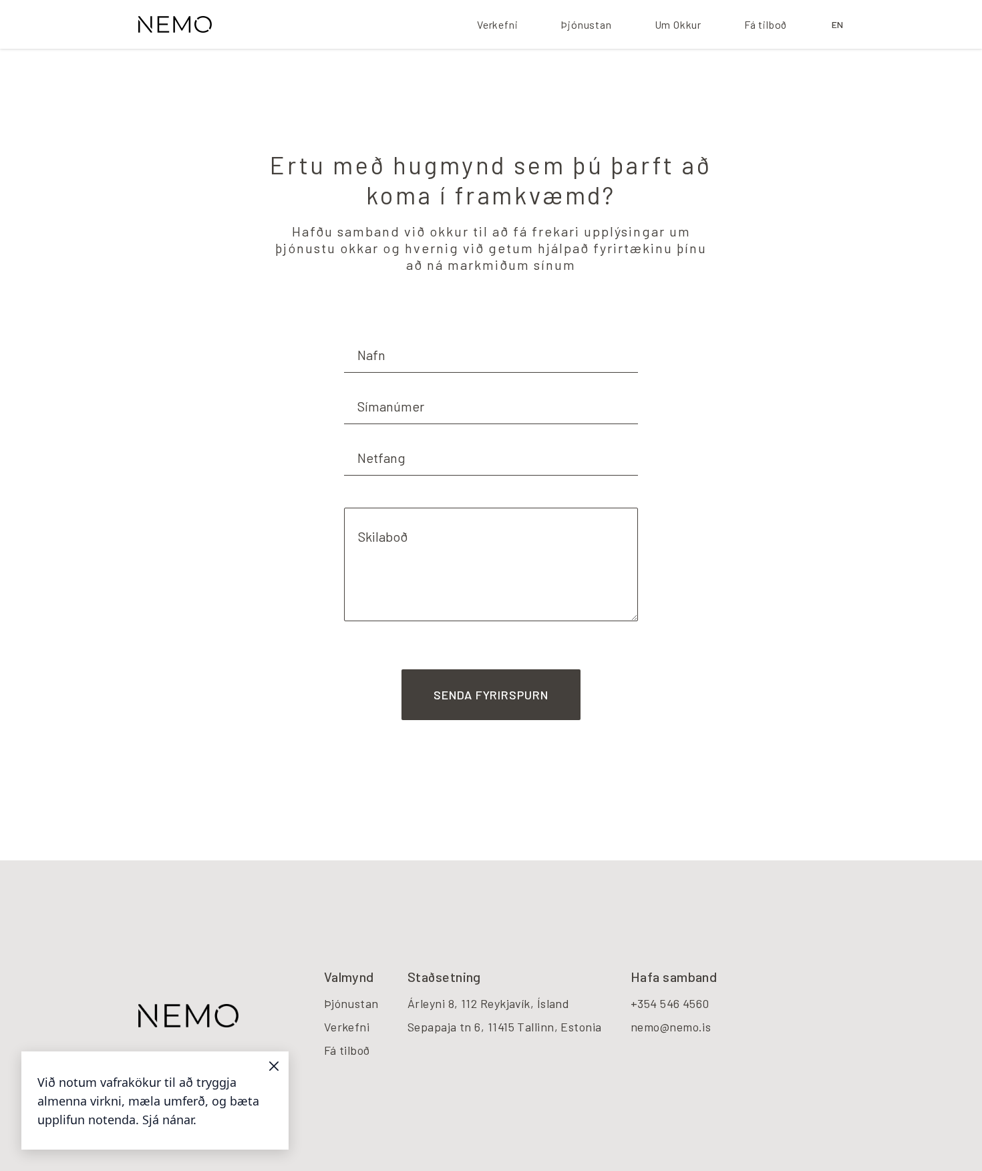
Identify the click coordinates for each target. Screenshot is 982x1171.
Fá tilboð (765, 24)
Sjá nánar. (169, 1120)
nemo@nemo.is (671, 1026)
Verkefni (497, 24)
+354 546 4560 (670, 1003)
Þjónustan (585, 24)
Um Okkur (678, 24)
